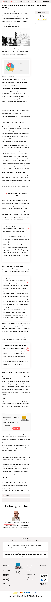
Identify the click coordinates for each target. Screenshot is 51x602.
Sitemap (10, 596)
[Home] (3, 2)
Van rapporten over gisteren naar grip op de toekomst (7, 566)
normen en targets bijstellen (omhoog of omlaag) (17, 447)
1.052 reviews (44, 21)
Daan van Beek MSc (8, 8)
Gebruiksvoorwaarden (16, 596)
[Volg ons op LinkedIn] (42, 580)
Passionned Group (5, 1)
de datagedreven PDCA (19, 52)
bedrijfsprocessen (14, 356)
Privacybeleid (23, 596)
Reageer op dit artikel (8, 495)
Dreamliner (6, 302)
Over (36, 1)
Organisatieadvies (30, 577)
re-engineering (7, 354)
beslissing (8, 130)
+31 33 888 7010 (46, 1)
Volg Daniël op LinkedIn (18, 528)
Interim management (31, 574)
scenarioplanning (5, 51)
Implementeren (30, 579)
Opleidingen (15, 1)
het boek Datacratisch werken (12, 84)
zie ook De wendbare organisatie (24, 392)
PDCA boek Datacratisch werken (18, 217)
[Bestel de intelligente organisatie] (19, 565)
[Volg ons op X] (45, 580)
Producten (21, 1)
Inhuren (29, 1)
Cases (33, 1)
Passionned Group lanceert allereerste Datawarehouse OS (6, 579)
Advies (25, 1)
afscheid (22, 228)
